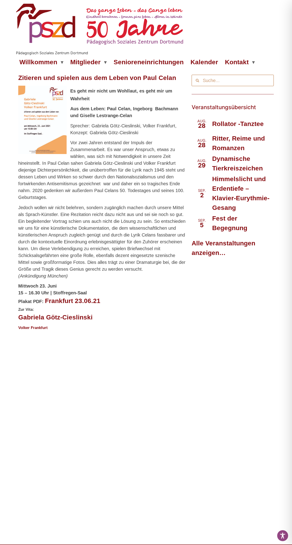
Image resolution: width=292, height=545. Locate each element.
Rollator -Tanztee (238, 123)
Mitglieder (85, 62)
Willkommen (38, 62)
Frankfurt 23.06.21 (72, 300)
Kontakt (237, 62)
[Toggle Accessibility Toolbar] (283, 536)
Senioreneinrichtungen (149, 62)
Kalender (204, 62)
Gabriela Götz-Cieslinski (55, 317)
